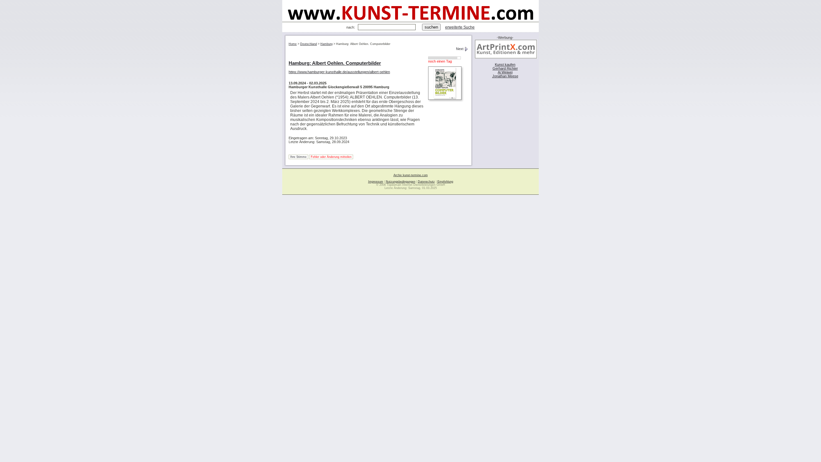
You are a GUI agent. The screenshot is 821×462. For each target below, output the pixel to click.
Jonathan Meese (505, 76)
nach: (350, 27)
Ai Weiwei (505, 72)
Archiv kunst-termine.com (411, 175)
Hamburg (326, 44)
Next (460, 49)
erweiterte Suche (460, 27)
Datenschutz (426, 181)
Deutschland (308, 44)
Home (293, 44)
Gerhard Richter (505, 68)
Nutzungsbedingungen (400, 181)
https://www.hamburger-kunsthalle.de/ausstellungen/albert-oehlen (339, 72)
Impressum (375, 181)
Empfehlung (445, 181)
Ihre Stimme (298, 156)
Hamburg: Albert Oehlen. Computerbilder (335, 63)
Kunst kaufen (505, 64)
